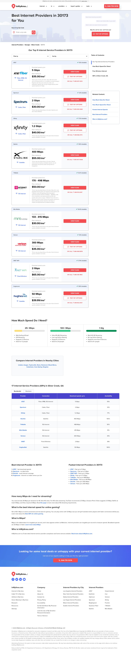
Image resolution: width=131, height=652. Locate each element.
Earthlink (91, 594)
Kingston (45, 367)
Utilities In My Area (17, 597)
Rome (39, 365)
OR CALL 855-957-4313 (74, 81)
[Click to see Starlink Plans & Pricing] (21, 155)
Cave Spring (38, 367)
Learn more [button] (84, 1)
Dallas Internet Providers (70, 597)
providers (61, 6)
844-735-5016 (112, 6)
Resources (15, 606)
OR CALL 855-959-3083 (75, 109)
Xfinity (23, 413)
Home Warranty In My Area (20, 600)
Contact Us (40, 597)
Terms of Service (42, 616)
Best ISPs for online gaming (34, 514)
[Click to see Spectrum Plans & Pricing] (21, 102)
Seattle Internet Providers (71, 606)
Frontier (107, 603)
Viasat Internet (109, 591)
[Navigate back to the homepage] (20, 6)
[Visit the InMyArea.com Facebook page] (13, 579)
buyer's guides (75, 6)
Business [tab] (28, 391)
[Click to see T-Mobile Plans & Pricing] (21, 188)
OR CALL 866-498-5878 (75, 251)
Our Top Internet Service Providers (104, 62)
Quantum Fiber (93, 606)
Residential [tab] (17, 391)
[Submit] (33, 32)
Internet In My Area (18, 591)
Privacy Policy (41, 600)
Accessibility (41, 603)
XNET (23, 441)
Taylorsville (32, 365)
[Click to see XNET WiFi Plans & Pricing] (21, 270)
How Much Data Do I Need (101, 100)
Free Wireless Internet (100, 71)
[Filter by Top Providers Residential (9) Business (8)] (31, 56)
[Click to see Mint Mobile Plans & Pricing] (21, 219)
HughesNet (23, 447)
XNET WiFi (73, 473)
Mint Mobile (23, 430)
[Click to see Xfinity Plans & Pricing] (21, 128)
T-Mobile (23, 424)
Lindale (20, 365)
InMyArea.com (20, 628)
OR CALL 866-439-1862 (74, 274)
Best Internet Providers (100, 114)
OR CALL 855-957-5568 (75, 159)
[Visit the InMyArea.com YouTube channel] (24, 579)
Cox (106, 594)
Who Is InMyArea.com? (100, 119)
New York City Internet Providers (73, 594)
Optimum (92, 597)
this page (43, 503)
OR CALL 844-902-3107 (74, 303)
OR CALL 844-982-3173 (74, 135)
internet (42, 6)
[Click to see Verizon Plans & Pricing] (21, 244)
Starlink (22, 419)
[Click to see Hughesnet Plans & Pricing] (21, 296)
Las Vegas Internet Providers (72, 600)
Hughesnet (16, 475)
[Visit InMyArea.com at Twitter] (16, 579)
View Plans (75, 72)
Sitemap (14, 609)
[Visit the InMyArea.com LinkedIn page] (20, 579)
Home (39, 591)
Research (14, 603)
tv (51, 6)
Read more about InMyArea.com (81, 534)
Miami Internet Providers (70, 603)
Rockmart (44, 365)
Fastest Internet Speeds (100, 109)
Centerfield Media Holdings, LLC (55, 628)
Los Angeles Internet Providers (72, 591)
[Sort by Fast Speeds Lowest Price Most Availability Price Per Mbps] (69, 56)
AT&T (23, 401)
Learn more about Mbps (33, 525)
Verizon (23, 436)
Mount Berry (52, 365)
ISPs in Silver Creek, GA (100, 76)
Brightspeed (93, 603)
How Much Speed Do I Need (102, 66)
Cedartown (30, 367)
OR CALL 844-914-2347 (74, 192)
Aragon (26, 365)
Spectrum (23, 407)
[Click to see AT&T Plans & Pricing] (21, 73)
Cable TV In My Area (18, 594)
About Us (40, 594)
